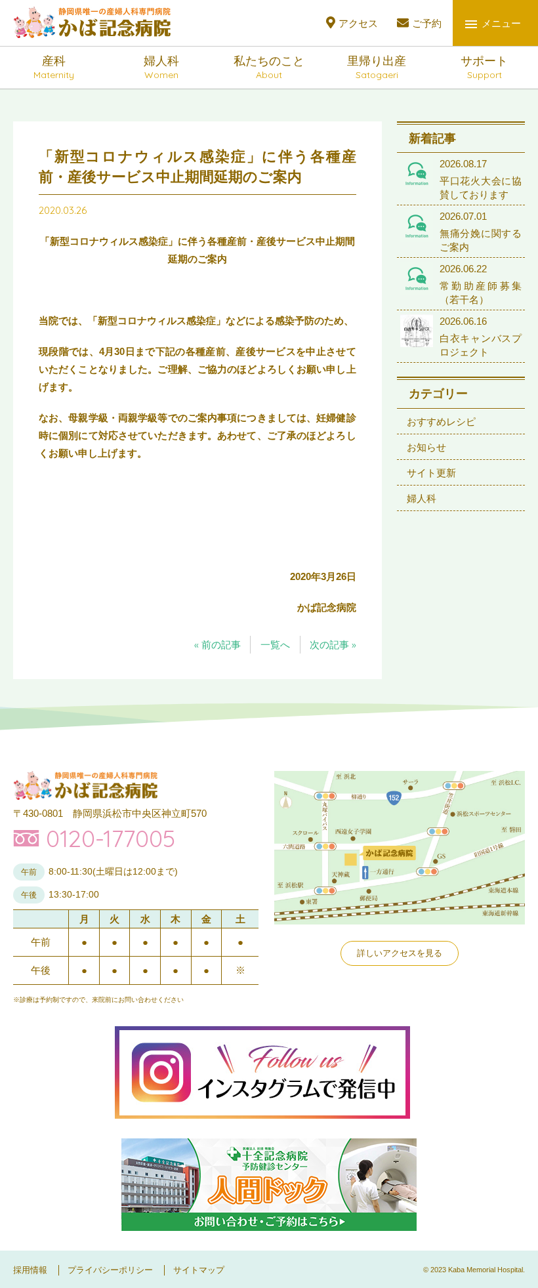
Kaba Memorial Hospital (485, 1270)
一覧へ (275, 644)
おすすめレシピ (441, 421)
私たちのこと (269, 67)
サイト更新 (431, 472)
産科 (53, 67)
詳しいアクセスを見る (399, 953)
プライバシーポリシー (110, 1270)
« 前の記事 (217, 644)
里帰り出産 (376, 67)
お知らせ (426, 447)
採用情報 (30, 1270)
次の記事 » (333, 644)
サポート (484, 67)
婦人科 (161, 67)
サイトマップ (198, 1270)
